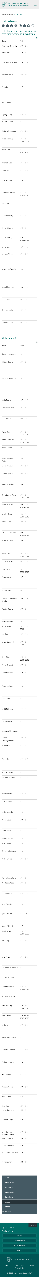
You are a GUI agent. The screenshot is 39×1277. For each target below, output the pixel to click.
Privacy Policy (19, 1265)
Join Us (7, 1207)
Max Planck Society (19, 1245)
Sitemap (31, 1265)
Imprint (7, 1265)
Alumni (7, 1202)
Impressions (9, 1187)
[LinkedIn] (7, 25)
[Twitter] (15, 25)
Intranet (8, 1212)
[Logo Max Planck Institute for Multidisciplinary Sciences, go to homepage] (16, 4)
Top (34, 1225)
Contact (19, 1235)
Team (7, 1178)
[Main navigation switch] (35, 5)
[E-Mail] (28, 25)
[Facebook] (3, 25)
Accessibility (19, 1268)
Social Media (8, 1231)
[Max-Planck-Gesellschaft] (10, 1259)
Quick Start (7, 1228)
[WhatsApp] (20, 25)
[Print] (33, 25)
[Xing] (24, 25)
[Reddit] (11, 25)
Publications (9, 1183)
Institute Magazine (19, 1240)
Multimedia (9, 1192)
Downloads (9, 1197)
